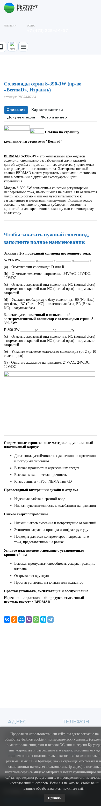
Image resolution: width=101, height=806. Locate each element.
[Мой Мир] (21, 619)
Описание (16, 110)
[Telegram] (50, 619)
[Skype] (43, 619)
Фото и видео (54, 117)
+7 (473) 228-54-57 (47, 31)
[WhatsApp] (36, 619)
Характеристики (47, 110)
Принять (54, 798)
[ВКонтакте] (7, 619)
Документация (21, 117)
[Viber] (29, 619)
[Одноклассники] (14, 619)
